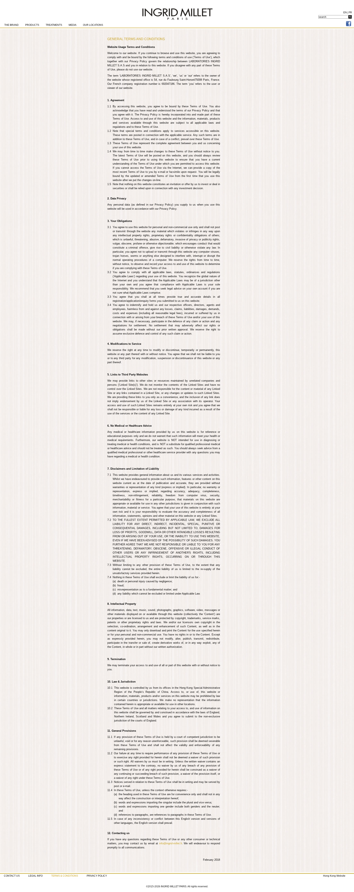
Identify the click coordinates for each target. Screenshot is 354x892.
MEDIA (72, 25)
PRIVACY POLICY (97, 875)
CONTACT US (12, 875)
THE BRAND (11, 25)
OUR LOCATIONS (93, 25)
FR (350, 12)
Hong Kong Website (334, 875)
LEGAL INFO (35, 875)
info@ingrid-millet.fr (170, 843)
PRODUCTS (32, 25)
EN (345, 12)
